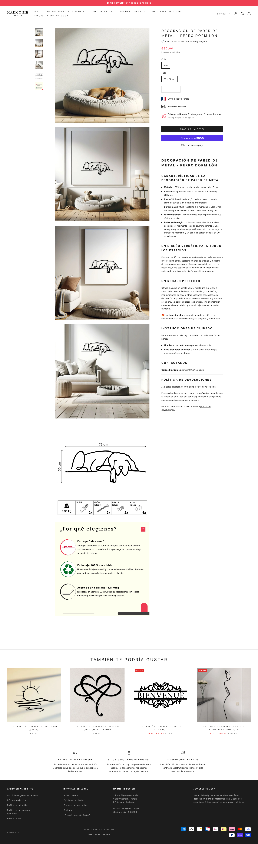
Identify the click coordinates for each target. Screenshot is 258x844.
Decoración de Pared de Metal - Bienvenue (160, 728)
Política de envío (15, 818)
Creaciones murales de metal (66, 11)
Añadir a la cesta (192, 129)
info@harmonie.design (193, 370)
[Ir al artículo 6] (39, 86)
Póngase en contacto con (51, 16)
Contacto (67, 810)
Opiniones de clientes (73, 800)
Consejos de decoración (75, 805)
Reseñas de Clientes (133, 11)
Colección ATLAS (102, 11)
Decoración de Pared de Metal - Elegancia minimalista (223, 728)
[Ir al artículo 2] (39, 43)
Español (222, 14)
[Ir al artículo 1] (39, 32)
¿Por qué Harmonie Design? (76, 815)
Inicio (37, 11)
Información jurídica (16, 800)
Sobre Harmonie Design (167, 11)
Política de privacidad (17, 805)
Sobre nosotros (70, 795)
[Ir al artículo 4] (39, 65)
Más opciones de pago (192, 145)
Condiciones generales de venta (23, 795)
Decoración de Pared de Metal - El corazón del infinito (97, 728)
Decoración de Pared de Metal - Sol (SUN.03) (34, 728)
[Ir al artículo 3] (39, 54)
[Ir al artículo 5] (39, 75)
